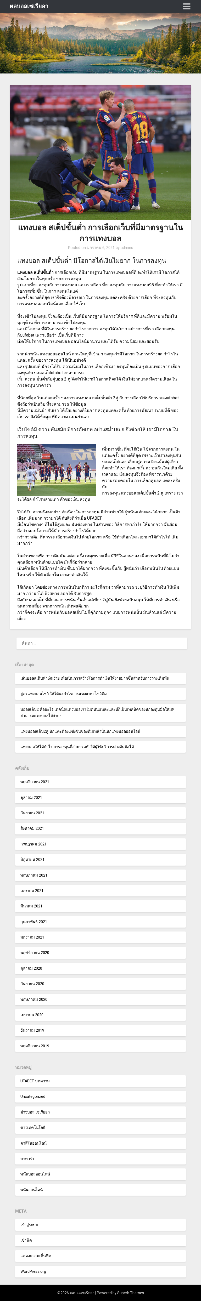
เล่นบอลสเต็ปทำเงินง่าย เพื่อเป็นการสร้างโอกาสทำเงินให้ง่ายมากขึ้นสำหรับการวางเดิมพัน (94, 678)
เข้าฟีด (26, 1240)
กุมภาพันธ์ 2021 (33, 921)
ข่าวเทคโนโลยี (32, 1127)
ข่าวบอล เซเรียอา (35, 1112)
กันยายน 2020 (32, 983)
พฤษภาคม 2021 (33, 875)
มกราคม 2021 (32, 937)
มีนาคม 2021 (31, 906)
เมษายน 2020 (31, 1015)
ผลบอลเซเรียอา (29, 6)
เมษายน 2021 (31, 890)
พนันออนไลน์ (31, 1190)
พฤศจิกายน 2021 (34, 782)
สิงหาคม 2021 (32, 828)
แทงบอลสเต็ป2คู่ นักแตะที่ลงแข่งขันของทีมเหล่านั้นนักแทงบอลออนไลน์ (80, 731)
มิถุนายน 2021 (32, 859)
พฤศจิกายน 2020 (34, 952)
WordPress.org (33, 1271)
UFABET (94, 518)
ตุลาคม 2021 (31, 797)
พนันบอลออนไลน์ (35, 1174)
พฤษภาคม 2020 (33, 999)
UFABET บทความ (35, 1081)
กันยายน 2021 (32, 813)
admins (127, 247)
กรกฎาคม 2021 (33, 844)
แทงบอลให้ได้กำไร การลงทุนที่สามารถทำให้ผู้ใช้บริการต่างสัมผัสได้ (77, 747)
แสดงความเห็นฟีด (35, 1256)
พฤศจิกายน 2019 (34, 1046)
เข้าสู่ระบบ (29, 1225)
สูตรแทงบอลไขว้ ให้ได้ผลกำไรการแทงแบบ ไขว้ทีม (63, 693)
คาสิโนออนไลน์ (33, 1143)
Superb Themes (130, 1293)
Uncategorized (32, 1096)
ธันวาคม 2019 (32, 1030)
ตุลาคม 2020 (31, 968)
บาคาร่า (43, 385)
